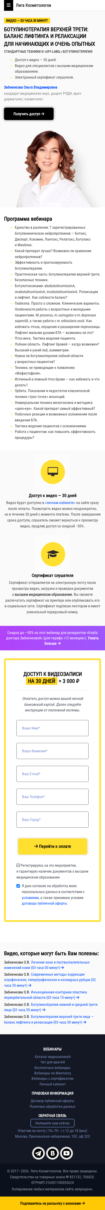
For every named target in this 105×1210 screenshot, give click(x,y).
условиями (30, 897)
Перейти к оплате (54, 846)
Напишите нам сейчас (52, 1123)
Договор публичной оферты (52, 1101)
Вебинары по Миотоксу (52, 1073)
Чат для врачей (52, 1062)
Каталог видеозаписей (53, 1056)
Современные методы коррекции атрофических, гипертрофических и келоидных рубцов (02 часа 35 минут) (50, 979)
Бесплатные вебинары (52, 1068)
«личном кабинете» (60, 502)
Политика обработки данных (52, 1106)
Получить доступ (27, 114)
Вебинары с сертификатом (53, 1078)
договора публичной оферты (44, 903)
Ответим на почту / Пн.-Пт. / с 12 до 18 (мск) (52, 1130)
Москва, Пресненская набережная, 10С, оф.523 (52, 1136)
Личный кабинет (52, 1084)
